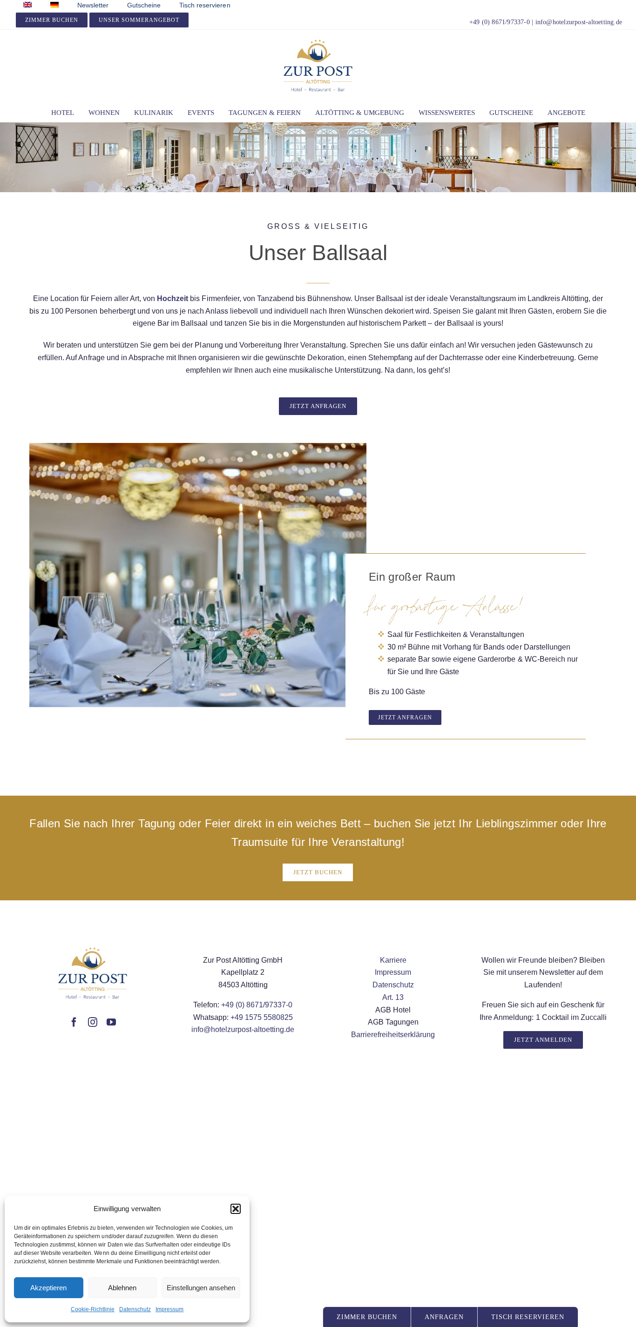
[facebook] (74, 1022)
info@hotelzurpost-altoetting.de (578, 22)
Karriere (393, 960)
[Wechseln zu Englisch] (27, 5)
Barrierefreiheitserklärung (393, 1035)
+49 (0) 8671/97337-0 (499, 22)
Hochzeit (172, 298)
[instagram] (92, 1022)
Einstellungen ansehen (201, 1288)
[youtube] (111, 1022)
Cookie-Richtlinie (93, 1309)
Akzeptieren (48, 1288)
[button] (235, 1208)
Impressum (169, 1309)
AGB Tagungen (393, 1022)
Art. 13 (393, 997)
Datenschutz (135, 1309)
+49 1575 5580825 (261, 1017)
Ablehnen (122, 1288)
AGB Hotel (393, 1010)
